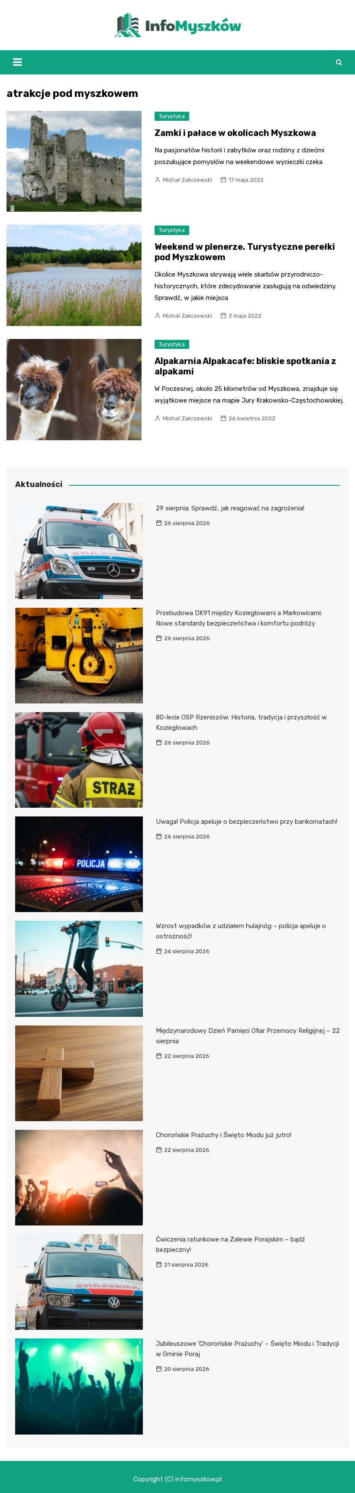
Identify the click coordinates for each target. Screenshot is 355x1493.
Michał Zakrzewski (187, 180)
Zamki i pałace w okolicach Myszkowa (235, 133)
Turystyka (172, 116)
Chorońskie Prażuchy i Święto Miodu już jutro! (223, 1135)
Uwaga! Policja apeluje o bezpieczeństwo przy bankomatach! (246, 822)
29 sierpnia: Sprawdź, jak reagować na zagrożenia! (230, 508)
